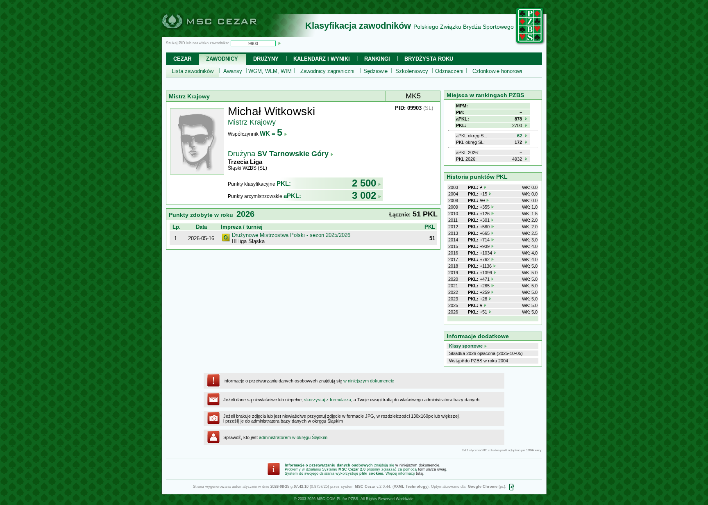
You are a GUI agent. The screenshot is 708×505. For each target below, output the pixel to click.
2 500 (364, 183)
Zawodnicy (222, 59)
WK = (271, 133)
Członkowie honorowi (497, 71)
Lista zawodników (192, 71)
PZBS (353, 499)
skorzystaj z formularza (327, 399)
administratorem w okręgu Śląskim (293, 437)
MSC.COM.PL (329, 499)
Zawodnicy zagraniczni (327, 71)
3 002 (364, 195)
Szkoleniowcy (411, 71)
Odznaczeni (449, 71)
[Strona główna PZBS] (530, 43)
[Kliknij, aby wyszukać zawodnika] (279, 43)
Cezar (182, 59)
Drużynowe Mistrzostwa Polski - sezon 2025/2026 (291, 235)
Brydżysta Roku (428, 59)
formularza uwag (432, 469)
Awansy (232, 71)
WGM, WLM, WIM (270, 71)
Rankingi (377, 59)
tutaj (419, 473)
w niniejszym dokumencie (368, 380)
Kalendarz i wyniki (321, 59)
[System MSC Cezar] (222, 34)
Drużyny (266, 59)
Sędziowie (375, 71)
